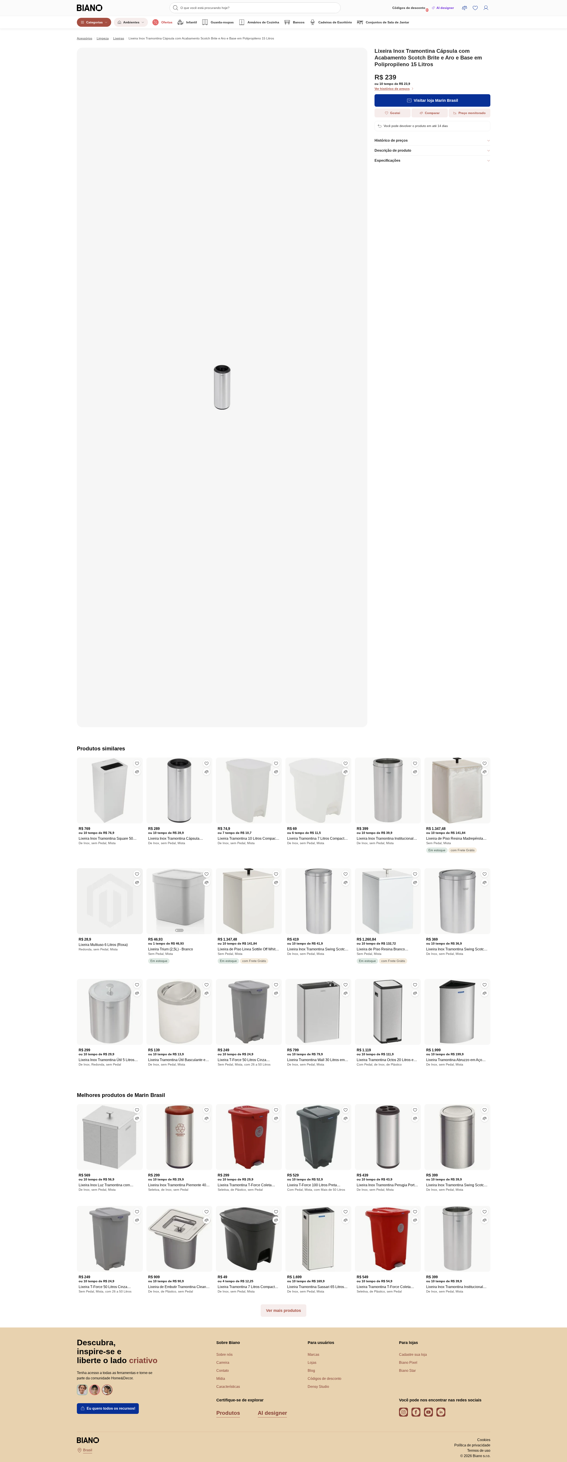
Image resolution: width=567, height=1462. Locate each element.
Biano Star (407, 1370)
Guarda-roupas (222, 22)
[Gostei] (137, 763)
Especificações (387, 160)
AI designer (445, 8)
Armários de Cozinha (263, 22)
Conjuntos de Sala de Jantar (387, 22)
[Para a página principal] (99, 7)
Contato (222, 1370)
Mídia (220, 1378)
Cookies (483, 1440)
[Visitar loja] (222, 387)
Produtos (228, 1413)
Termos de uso (478, 1450)
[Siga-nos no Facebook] (415, 1412)
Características (228, 1386)
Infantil (191, 22)
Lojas (312, 1362)
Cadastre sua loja (413, 1354)
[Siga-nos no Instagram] (403, 1412)
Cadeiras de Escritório (335, 22)
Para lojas (408, 1342)
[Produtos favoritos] (475, 7)
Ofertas (166, 22)
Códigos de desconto (410, 9)
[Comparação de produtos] (464, 7)
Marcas (313, 1354)
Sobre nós (224, 1354)
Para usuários (321, 1342)
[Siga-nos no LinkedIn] (440, 1412)
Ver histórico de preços (392, 88)
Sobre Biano (228, 1342)
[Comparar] (137, 771)
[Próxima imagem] (208, 900)
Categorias (94, 22)
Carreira (222, 1362)
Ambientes (131, 22)
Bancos (299, 22)
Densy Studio (318, 1386)
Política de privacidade (472, 1445)
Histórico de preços (391, 140)
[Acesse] (485, 7)
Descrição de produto (393, 150)
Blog (311, 1370)
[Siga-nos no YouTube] (428, 1412)
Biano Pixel (408, 1362)
